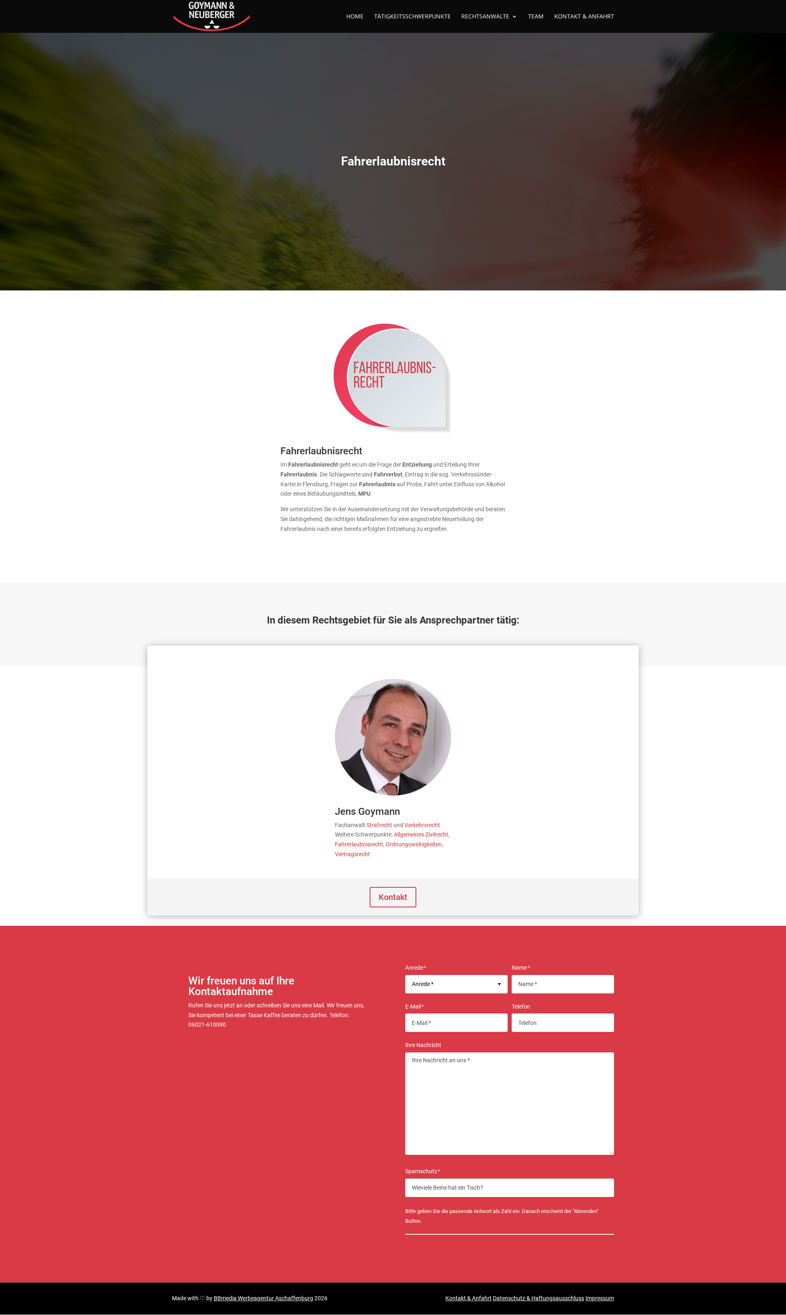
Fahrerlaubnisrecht (359, 844)
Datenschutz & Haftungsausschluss (538, 1298)
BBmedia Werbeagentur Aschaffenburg (263, 1298)
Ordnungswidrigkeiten (414, 844)
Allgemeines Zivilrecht (421, 834)
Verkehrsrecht (422, 825)
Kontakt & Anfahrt (468, 1298)
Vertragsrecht (352, 854)
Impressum (599, 1298)
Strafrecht (379, 825)
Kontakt (393, 897)
